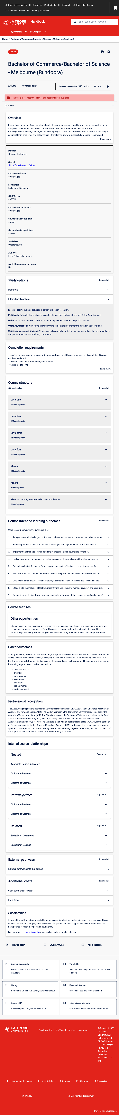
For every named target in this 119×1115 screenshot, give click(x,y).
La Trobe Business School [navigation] (23, 165)
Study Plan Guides (84, 5)
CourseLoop (111, 1111)
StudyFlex (37, 5)
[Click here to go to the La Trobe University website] (14, 23)
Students (51, 5)
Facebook (43, 1030)
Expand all (104, 280)
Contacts (66, 1081)
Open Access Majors (17, 5)
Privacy (28, 1096)
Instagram (83, 1030)
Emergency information (21, 1081)
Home (5, 39)
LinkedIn (71, 1030)
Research (66, 5)
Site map (84, 1081)
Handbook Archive (16, 11)
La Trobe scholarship (30, 932)
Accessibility (102, 1081)
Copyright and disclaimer (82, 1096)
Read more (105, 139)
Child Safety (47, 1081)
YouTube (60, 1030)
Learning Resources (40, 11)
